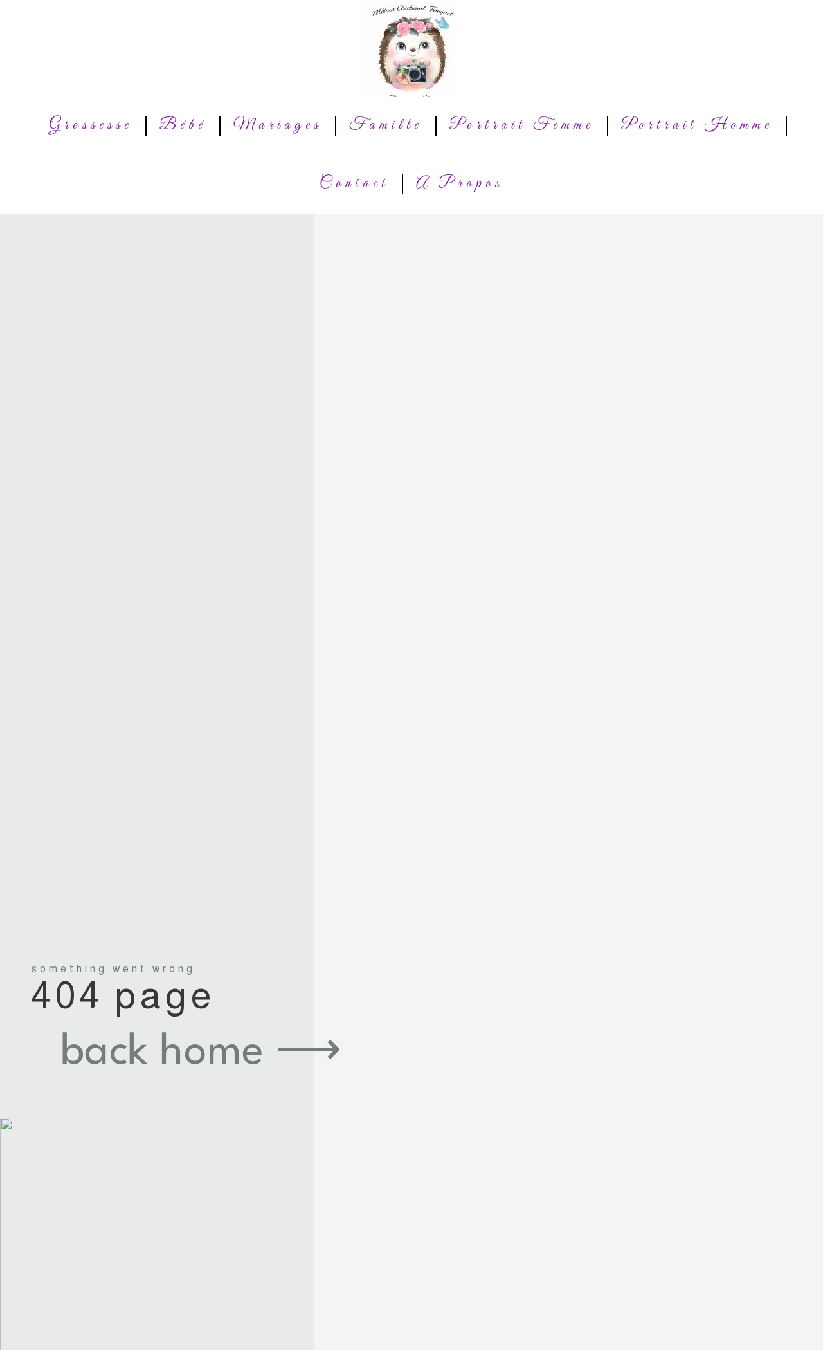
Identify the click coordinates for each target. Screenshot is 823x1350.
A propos (459, 184)
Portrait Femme (521, 125)
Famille (385, 125)
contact (354, 184)
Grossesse (90, 125)
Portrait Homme (697, 125)
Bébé (182, 125)
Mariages (277, 125)
